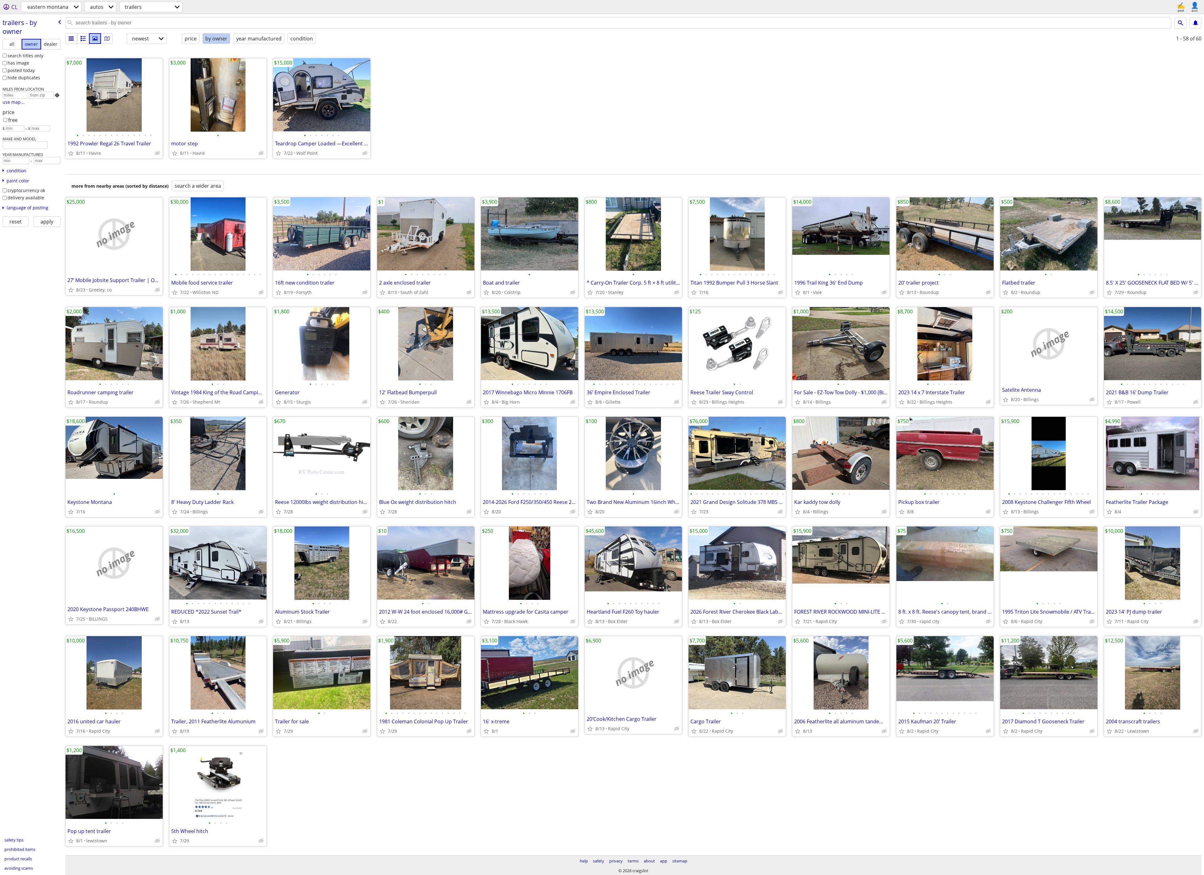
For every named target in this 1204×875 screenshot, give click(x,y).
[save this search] (1195, 23)
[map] (107, 38)
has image (18, 63)
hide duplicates (24, 78)
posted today (21, 70)
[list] (71, 38)
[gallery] (95, 38)
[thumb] (83, 38)
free (13, 120)
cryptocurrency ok (26, 190)
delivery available (26, 198)
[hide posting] (157, 153)
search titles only (25, 56)
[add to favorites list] (71, 153)
